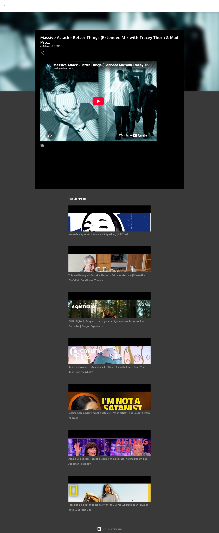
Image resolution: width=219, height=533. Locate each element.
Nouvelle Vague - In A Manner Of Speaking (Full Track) (99, 234)
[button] (42, 53)
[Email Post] (42, 146)
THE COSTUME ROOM (40, 6)
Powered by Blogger (111, 529)
